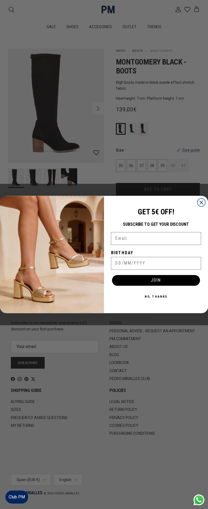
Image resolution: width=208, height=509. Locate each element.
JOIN (156, 280)
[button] (198, 488)
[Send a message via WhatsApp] (199, 500)
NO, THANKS (156, 296)
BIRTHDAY (122, 252)
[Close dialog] (201, 202)
